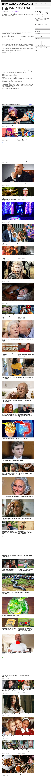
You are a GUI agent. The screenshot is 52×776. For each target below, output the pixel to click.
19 (40, 45)
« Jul (36, 50)
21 (44, 45)
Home (36, 3)
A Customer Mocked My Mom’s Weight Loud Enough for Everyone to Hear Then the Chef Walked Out (42, 13)
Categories (46, 3)
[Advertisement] (18, 24)
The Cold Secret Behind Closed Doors (42, 24)
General (12, 11)
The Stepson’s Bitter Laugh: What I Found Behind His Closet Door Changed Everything (42, 19)
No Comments (16, 11)
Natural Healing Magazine (17, 4)
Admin (3, 11)
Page (41, 3)
